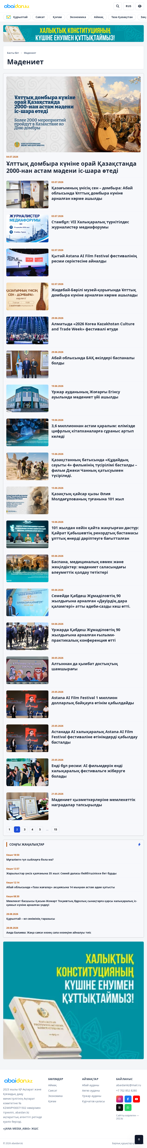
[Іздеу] (118, 6)
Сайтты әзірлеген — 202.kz (127, 1117)
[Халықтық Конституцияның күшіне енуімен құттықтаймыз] (73, 33)
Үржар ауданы (91, 1096)
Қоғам (57, 17)
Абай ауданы (90, 1085)
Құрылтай (20, 17)
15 (55, 829)
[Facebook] (128, 1099)
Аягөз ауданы (91, 1090)
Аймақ (98, 17)
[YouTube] (136, 1099)
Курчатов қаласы (93, 1101)
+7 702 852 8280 (126, 1090)
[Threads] (119, 1107)
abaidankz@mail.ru (128, 1085)
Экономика (78, 17)
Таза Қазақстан (122, 17)
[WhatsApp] (128, 1107)
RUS (128, 6)
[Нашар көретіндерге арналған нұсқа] (140, 6)
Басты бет (13, 53)
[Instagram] (119, 1099)
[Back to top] (139, 1139)
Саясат (40, 17)
